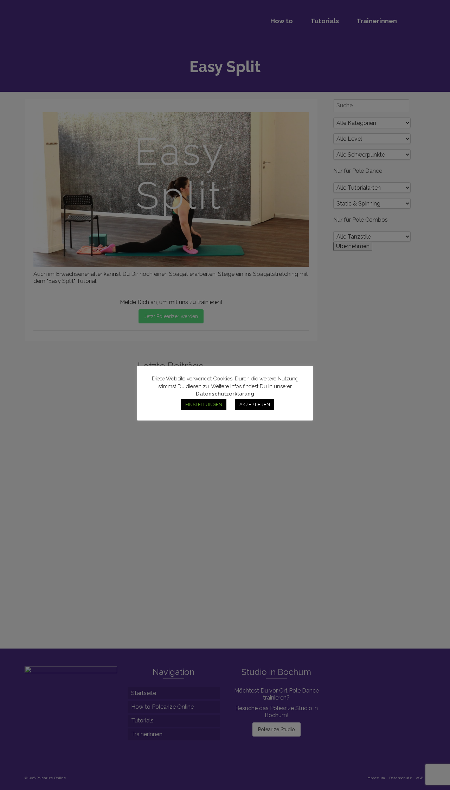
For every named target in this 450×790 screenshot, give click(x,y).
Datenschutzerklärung (225, 394)
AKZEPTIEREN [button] (254, 404)
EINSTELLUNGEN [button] (203, 404)
